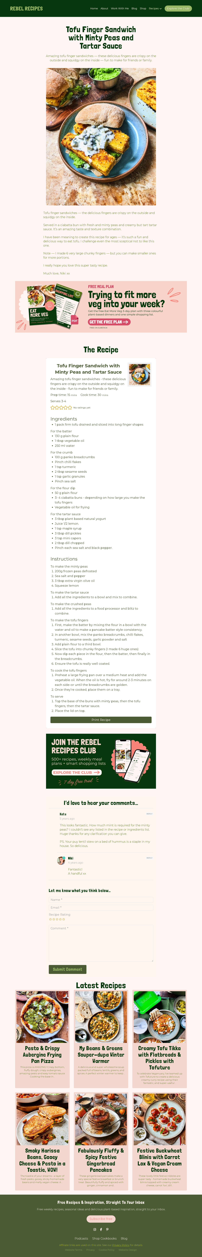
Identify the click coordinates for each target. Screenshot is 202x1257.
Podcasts (81, 1238)
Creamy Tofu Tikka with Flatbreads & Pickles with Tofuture (159, 1058)
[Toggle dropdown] (160, 8)
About (104, 8)
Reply (150, 814)
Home (94, 8)
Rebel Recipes (26, 8)
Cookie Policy (106, 1249)
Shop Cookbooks (104, 1238)
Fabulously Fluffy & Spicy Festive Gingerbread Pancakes (101, 1160)
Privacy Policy (120, 1245)
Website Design (128, 1249)
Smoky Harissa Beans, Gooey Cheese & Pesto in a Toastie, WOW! (42, 1160)
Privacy (90, 1249)
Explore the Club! (178, 8)
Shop (143, 8)
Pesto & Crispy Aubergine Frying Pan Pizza (42, 1054)
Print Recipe (101, 720)
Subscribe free (101, 1219)
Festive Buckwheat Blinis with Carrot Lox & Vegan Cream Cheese (159, 1160)
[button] (52, 407)
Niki (70, 858)
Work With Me (120, 8)
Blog (134, 8)
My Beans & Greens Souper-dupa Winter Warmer (101, 1054)
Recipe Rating (59, 914)
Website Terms (73, 1249)
